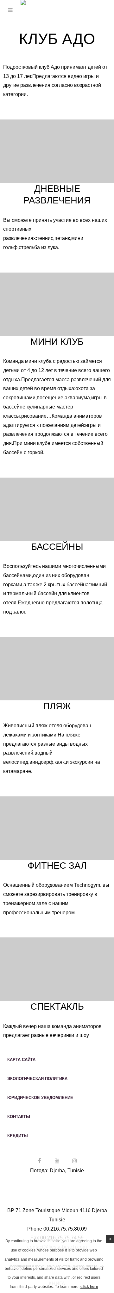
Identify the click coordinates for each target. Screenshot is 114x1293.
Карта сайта (21, 1059)
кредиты (17, 1135)
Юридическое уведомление (40, 1097)
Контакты (18, 1116)
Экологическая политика (37, 1078)
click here (89, 1286)
